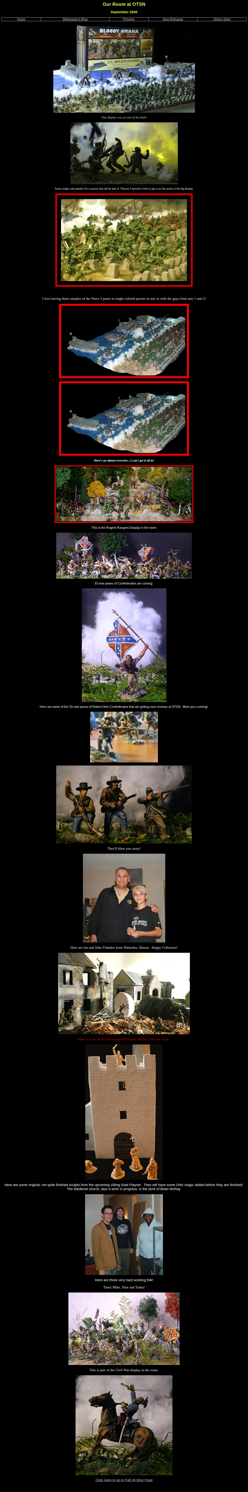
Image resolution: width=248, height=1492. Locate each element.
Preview (128, 19)
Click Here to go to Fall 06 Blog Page (124, 1480)
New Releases (173, 19)
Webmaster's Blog (75, 19)
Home (21, 19)
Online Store (222, 19)
